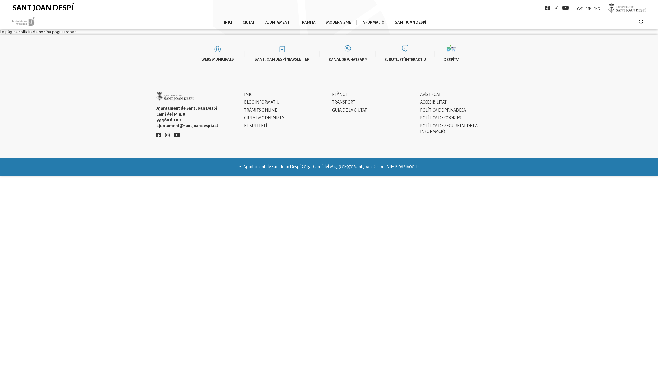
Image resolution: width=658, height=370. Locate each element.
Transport (343, 102)
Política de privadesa (443, 110)
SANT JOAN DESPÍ (410, 22)
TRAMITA (308, 22)
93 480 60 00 (168, 120)
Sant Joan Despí (43, 8)
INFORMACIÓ (373, 22)
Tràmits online (260, 110)
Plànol (340, 94)
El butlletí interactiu (405, 60)
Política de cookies (440, 118)
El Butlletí (255, 126)
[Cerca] (641, 22)
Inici (249, 94)
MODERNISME (338, 22)
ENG (597, 9)
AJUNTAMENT (277, 22)
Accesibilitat (433, 102)
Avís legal (430, 94)
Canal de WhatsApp (348, 60)
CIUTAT (249, 22)
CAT (580, 9)
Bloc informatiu (261, 102)
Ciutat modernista (264, 118)
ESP (588, 9)
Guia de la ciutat (349, 110)
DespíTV (451, 60)
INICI (228, 22)
